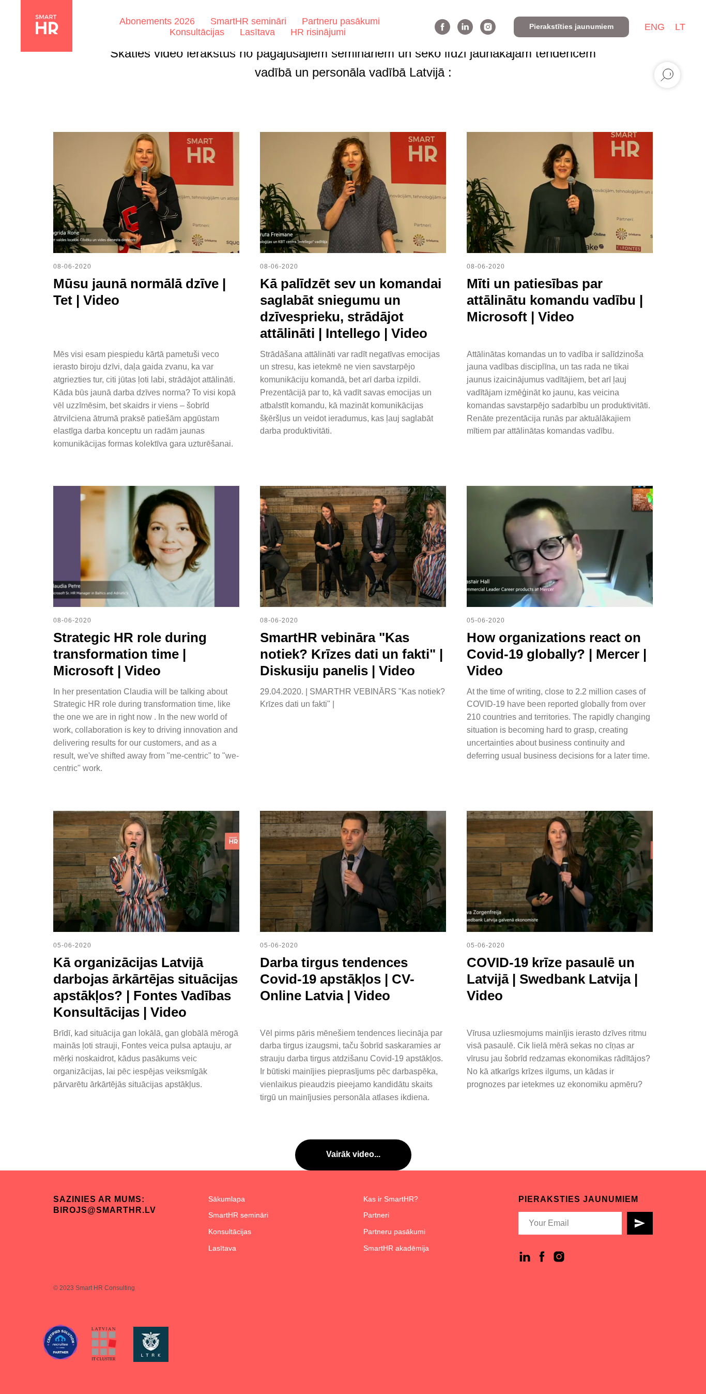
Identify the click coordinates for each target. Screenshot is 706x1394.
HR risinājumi (318, 32)
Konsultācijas (197, 32)
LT (680, 27)
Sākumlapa (226, 1199)
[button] (571, 27)
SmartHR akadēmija (396, 1248)
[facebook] (442, 27)
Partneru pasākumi (341, 21)
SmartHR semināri (248, 21)
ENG (654, 27)
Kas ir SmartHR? (390, 1199)
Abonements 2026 (157, 21)
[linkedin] (465, 27)
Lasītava (257, 32)
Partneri (376, 1215)
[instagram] (488, 27)
